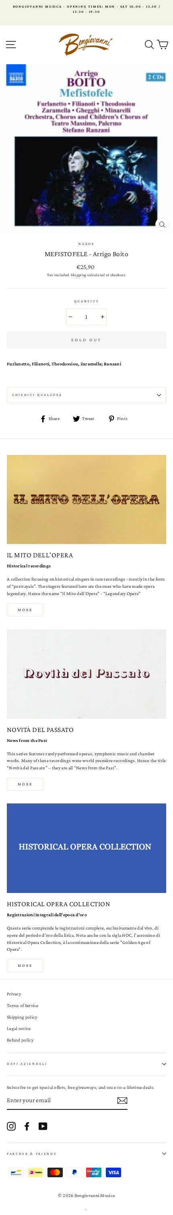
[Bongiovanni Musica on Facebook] (27, 1126)
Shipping (78, 275)
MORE (25, 784)
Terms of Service (23, 1005)
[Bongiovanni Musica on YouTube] (43, 1126)
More (25, 610)
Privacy (14, 994)
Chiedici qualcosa (37, 395)
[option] (86, 9)
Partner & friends (32, 1154)
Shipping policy (22, 1017)
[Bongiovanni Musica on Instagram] (11, 1126)
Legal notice (19, 1028)
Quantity (86, 301)
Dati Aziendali (27, 1064)
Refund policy (20, 1040)
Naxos (86, 244)
